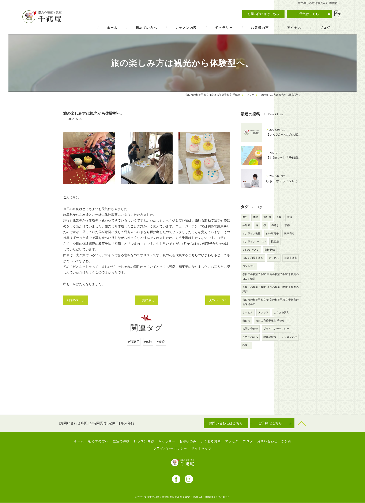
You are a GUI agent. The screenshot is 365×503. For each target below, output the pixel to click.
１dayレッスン (250, 249)
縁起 (289, 217)
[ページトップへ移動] (302, 423)
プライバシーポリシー (276, 328)
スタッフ (263, 312)
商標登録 (269, 249)
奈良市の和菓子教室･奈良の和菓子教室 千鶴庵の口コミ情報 (270, 276)
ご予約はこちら (307, 14)
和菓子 (246, 345)
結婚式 (246, 225)
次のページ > (217, 300)
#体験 (148, 342)
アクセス (273, 257)
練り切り (289, 233)
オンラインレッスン (254, 241)
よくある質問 (281, 312)
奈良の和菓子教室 (252, 257)
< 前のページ (75, 300)
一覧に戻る (147, 300)
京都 (287, 225)
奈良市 (246, 320)
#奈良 (161, 342)
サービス (247, 312)
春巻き (275, 225)
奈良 (279, 217)
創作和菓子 (272, 233)
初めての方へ (250, 336)
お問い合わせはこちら (263, 14)
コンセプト (248, 266)
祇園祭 (275, 241)
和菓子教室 (290, 257)
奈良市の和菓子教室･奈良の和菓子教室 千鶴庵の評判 (270, 289)
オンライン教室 (251, 233)
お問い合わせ (250, 328)
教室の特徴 (269, 336)
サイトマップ (201, 448)
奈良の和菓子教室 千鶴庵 (270, 320)
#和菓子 (134, 342)
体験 (255, 217)
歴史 (245, 217)
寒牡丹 (267, 217)
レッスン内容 (289, 336)
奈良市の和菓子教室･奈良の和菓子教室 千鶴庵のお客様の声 (270, 302)
